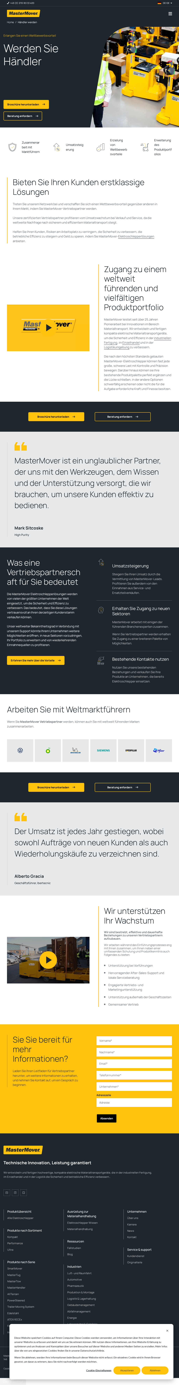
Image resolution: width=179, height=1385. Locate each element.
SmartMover (14, 1268)
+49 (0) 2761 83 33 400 (22, 3)
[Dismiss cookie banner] (167, 1331)
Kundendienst (135, 1256)
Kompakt (12, 1237)
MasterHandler (16, 1287)
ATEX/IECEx (14, 1319)
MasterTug (13, 1275)
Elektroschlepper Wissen (82, 1223)
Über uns (132, 1218)
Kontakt (132, 1237)
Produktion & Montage (80, 1292)
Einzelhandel (131, 343)
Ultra (10, 1250)
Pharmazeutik (75, 1286)
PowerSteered (16, 1300)
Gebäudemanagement (81, 1305)
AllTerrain (13, 1294)
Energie (72, 1318)
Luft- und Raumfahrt (79, 1273)
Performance (15, 1243)
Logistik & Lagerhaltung (81, 1298)
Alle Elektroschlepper (20, 1218)
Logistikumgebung (116, 347)
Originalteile (134, 1262)
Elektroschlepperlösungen (136, 236)
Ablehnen (155, 1370)
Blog (70, 1254)
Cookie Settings (13, 1381)
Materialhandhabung (80, 1229)
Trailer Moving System (20, 1307)
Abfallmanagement (79, 1311)
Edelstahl (13, 1313)
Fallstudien (74, 1248)
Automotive (74, 1279)
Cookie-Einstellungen (98, 1370)
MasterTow (14, 1281)
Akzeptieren (127, 1370)
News (130, 1231)
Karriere (132, 1224)
